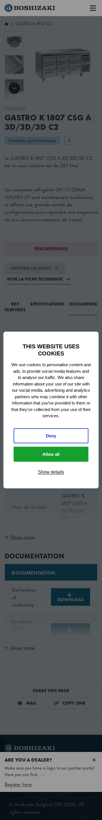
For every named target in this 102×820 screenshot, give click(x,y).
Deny (51, 435)
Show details (51, 472)
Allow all (51, 454)
